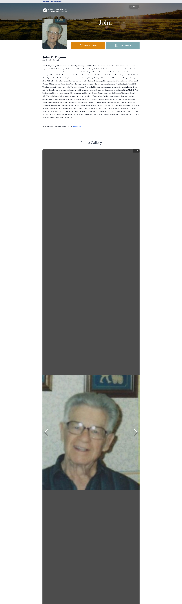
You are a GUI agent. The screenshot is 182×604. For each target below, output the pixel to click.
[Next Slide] (136, 432)
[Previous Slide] (46, 432)
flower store (77, 126)
